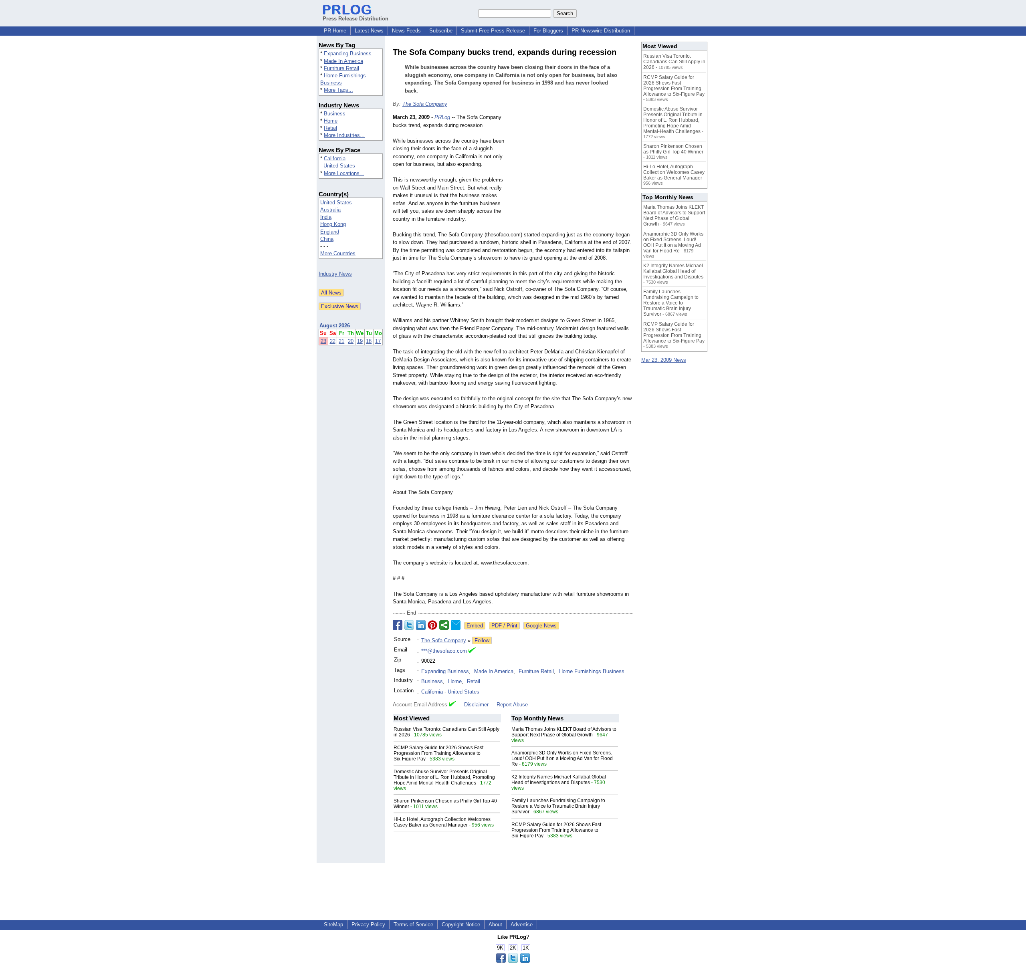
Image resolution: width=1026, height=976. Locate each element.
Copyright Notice (461, 925)
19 (360, 341)
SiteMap (333, 925)
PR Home (335, 31)
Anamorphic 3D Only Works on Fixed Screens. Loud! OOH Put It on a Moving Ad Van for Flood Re (562, 758)
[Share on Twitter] (409, 625)
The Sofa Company (424, 104)
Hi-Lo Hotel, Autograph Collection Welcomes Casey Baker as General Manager (442, 822)
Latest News (369, 31)
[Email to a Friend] (455, 625)
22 (332, 341)
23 (323, 341)
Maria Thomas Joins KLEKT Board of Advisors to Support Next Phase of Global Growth (563, 732)
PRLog (442, 117)
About (495, 925)
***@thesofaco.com (444, 651)
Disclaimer (476, 705)
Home (330, 121)
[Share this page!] (513, 961)
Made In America (343, 61)
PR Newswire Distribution (601, 31)
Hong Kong (333, 224)
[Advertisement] (573, 172)
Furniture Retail (341, 68)
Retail (330, 128)
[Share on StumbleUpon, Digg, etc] (444, 625)
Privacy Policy (368, 925)
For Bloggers (548, 31)
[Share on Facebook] (397, 625)
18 (369, 341)
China (326, 239)
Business (334, 114)
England (329, 232)
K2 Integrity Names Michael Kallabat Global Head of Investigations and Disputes (558, 779)
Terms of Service (413, 925)
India (325, 217)
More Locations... (344, 173)
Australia (330, 210)
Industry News (335, 274)
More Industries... (344, 135)
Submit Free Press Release (493, 31)
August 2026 (334, 326)
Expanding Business (348, 53)
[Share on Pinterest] (432, 625)
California (334, 158)
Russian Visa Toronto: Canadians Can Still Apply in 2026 (674, 61)
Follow (482, 640)
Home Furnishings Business (591, 671)
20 (350, 341)
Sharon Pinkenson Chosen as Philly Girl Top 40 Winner (673, 149)
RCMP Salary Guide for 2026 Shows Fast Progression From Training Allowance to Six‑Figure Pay (438, 753)
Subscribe (440, 31)
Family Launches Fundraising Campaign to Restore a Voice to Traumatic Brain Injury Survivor (558, 806)
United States (339, 166)
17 (378, 341)
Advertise (522, 925)
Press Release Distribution (355, 19)
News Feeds (406, 31)
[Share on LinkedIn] (421, 625)
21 (341, 341)
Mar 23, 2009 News (663, 360)
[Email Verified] (472, 651)
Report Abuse (512, 705)
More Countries (337, 253)
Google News (541, 626)
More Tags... (338, 90)
